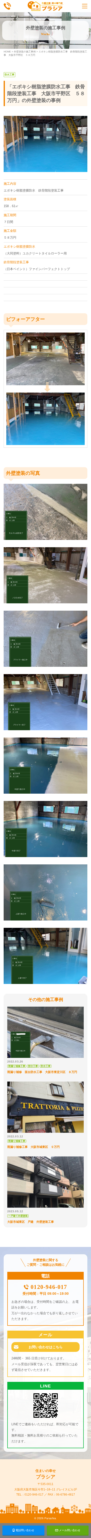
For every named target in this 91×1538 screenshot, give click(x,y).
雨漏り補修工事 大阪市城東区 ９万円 (33, 1147)
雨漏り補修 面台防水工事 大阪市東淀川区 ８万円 (42, 1072)
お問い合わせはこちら (46, 1347)
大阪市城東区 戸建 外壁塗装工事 (30, 1222)
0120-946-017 (49, 1287)
